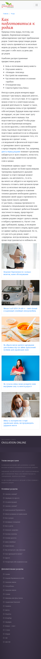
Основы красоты (10, 538)
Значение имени (10, 582)
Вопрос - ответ (10, 626)
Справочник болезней (12, 602)
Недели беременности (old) (14, 578)
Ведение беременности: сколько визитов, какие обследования (17, 273)
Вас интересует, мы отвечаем (15, 550)
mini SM (7, 642)
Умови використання (10, 460)
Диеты (7, 610)
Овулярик (8, 622)
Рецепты (8, 614)
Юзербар (8, 618)
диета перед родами (10, 151)
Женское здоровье (11, 530)
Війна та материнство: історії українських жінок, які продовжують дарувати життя (19, 423)
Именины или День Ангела (14, 598)
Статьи (7, 630)
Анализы (8, 606)
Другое (7, 558)
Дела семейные (10, 542)
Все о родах (9, 518)
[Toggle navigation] (36, 5)
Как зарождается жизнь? (13, 554)
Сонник (7, 594)
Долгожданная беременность (15, 510)
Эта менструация (11, 502)
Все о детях (9, 526)
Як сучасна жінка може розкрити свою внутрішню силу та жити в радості (20, 385)
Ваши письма (9, 546)
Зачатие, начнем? (11, 494)
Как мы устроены (11, 534)
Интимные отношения (12, 522)
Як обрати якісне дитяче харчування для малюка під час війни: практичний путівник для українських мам (20, 347)
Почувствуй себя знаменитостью (16, 562)
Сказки (7, 574)
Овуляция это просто (12, 498)
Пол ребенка (9, 586)
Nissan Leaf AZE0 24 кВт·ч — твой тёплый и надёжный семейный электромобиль (20, 309)
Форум (7, 634)
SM (6, 638)
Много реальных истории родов (16, 514)
